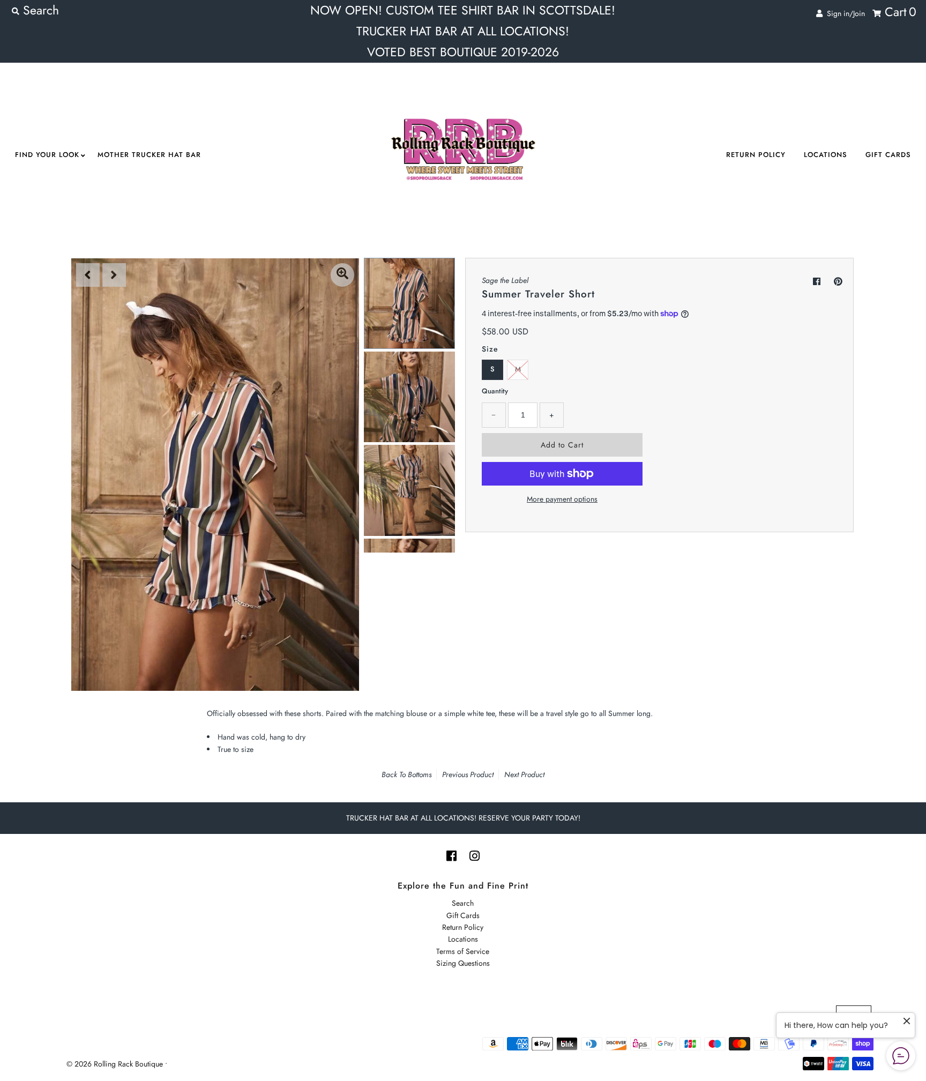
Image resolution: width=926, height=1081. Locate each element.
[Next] (114, 275)
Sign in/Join (844, 13)
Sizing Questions (463, 963)
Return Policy (756, 155)
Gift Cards (888, 155)
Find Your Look (47, 155)
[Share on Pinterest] (838, 281)
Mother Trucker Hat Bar (149, 155)
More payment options (562, 499)
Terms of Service (462, 951)
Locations (825, 155)
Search (463, 903)
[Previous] (88, 275)
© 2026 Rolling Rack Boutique (115, 1063)
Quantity (495, 391)
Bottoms (419, 774)
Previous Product (468, 774)
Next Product (524, 774)
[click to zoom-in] (342, 275)
